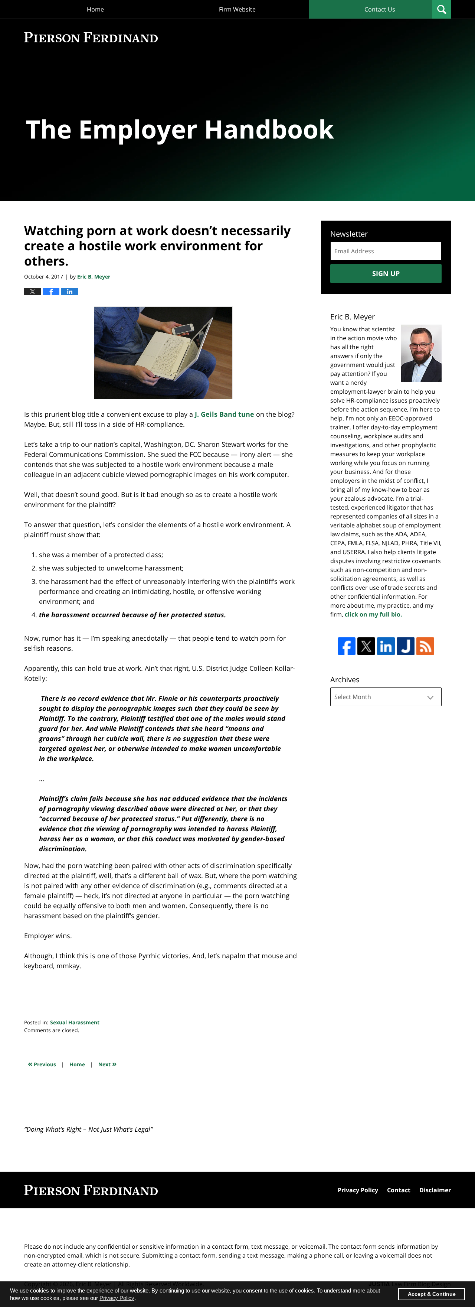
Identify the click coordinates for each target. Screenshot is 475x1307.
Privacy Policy (358, 1190)
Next (107, 1064)
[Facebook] (347, 646)
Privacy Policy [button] (116, 1298)
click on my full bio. (373, 614)
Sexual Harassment (74, 1022)
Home (95, 9)
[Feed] (425, 646)
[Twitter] (366, 646)
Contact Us (379, 9)
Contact (398, 1190)
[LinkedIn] (386, 646)
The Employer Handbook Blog (91, 37)
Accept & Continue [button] (432, 1294)
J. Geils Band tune (224, 414)
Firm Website (237, 9)
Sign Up (386, 273)
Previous (42, 1064)
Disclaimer (435, 1190)
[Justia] (406, 646)
